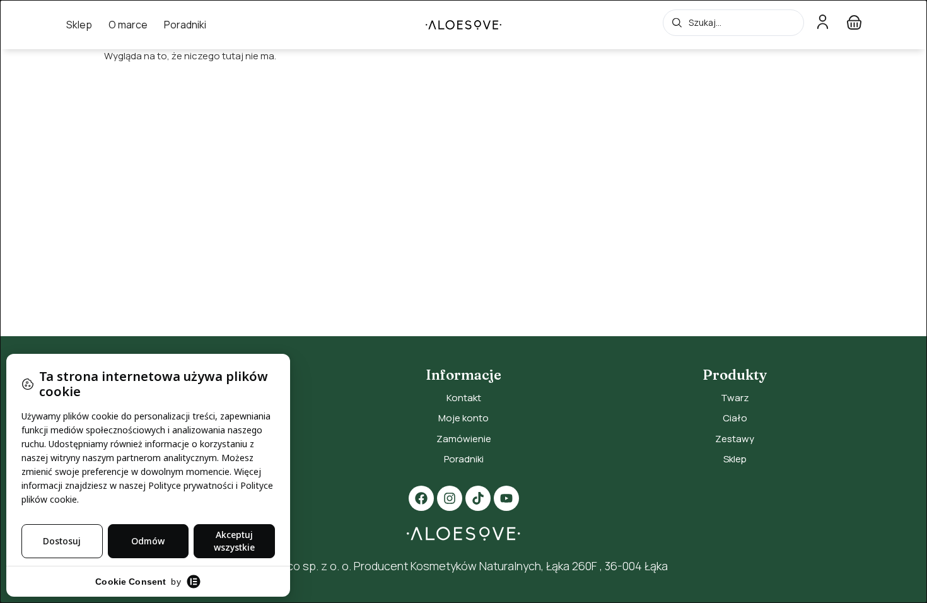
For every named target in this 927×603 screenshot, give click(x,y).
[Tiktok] (478, 498)
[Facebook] (421, 498)
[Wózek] (854, 22)
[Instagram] (449, 498)
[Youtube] (506, 498)
